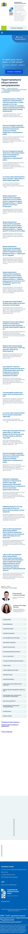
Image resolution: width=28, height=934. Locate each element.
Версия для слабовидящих (9, 884)
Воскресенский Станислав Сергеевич (19, 594)
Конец (15, 587)
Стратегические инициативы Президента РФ (13, 869)
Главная (3, 88)
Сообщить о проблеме (14, 71)
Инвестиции (4, 872)
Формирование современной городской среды (15, 89)
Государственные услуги (8, 874)
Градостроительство (12, 88)
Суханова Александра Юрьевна (19, 606)
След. (12, 587)
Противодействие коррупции (9, 877)
